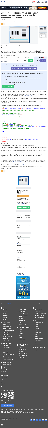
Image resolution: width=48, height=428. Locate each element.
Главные (5, 311)
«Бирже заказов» (15, 75)
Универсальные (20, 253)
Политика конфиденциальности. (25, 412)
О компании (4, 375)
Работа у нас (4, 384)
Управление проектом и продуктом (25, 315)
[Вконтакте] (34, 420)
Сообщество (6, 340)
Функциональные (7, 326)
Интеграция (6, 338)
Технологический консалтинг (7, 351)
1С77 (36, 342)
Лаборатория (7, 343)
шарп (11, 168)
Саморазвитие (22, 324)
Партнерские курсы (40, 317)
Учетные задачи (7, 328)
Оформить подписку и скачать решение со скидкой (24, 68)
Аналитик (37, 311)
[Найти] (46, 304)
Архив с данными (20, 246)
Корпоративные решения (23, 345)
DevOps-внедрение (8, 349)
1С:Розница (38, 332)
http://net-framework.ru (17, 161)
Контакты (3, 386)
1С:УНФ (37, 328)
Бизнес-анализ (22, 311)
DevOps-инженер (39, 315)
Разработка (6, 332)
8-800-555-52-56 (6, 400)
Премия (5, 319)
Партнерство (22, 339)
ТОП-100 (5, 317)
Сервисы (21, 333)
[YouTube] (43, 420)
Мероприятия (7, 362)
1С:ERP (36, 324)
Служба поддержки (8, 390)
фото (21, 166)
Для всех (19, 243)
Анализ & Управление (22, 308)
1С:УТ (36, 330)
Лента (4, 313)
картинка (25, 166)
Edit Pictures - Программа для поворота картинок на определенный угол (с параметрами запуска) (20, 15)
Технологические (23, 355)
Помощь (3, 383)
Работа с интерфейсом (22, 239)
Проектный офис (40, 347)
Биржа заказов (7, 367)
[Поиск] (5, 2)
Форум (5, 369)
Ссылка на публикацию (30, 95)
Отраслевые (22, 351)
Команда (21, 318)
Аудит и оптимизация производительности (8, 355)
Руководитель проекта (41, 313)
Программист (38, 309)
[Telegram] (31, 420)
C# (7, 168)
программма (3, 168)
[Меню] (2, 2)
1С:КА (36, 326)
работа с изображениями (13, 166)
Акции (20, 329)
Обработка (4, 166)
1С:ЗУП (36, 334)
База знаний (6, 322)
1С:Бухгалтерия (39, 322)
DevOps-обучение (7, 345)
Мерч (4, 371)
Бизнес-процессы (23, 313)
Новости (5, 309)
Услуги (20, 335)
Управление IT (22, 320)
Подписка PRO (6, 324)
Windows (18, 257)
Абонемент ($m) (20, 274)
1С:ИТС (20, 331)
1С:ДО (36, 336)
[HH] (37, 420)
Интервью (5, 315)
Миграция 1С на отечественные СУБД (8, 358)
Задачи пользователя (8, 330)
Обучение (38, 308)
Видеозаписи (7, 364)
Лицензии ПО (22, 349)
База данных (6, 334)
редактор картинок (32, 166)
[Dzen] (40, 420)
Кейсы (20, 337)
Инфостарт (21, 164)
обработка (39, 166)
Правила (3, 381)
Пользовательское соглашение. (9, 412)
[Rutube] (46, 420)
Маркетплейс (39, 320)
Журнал (5, 308)
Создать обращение (7, 405)
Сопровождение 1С (24, 327)
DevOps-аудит (6, 347)
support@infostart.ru (6, 402)
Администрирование (8, 336)
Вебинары (21, 341)
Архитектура (22, 322)
